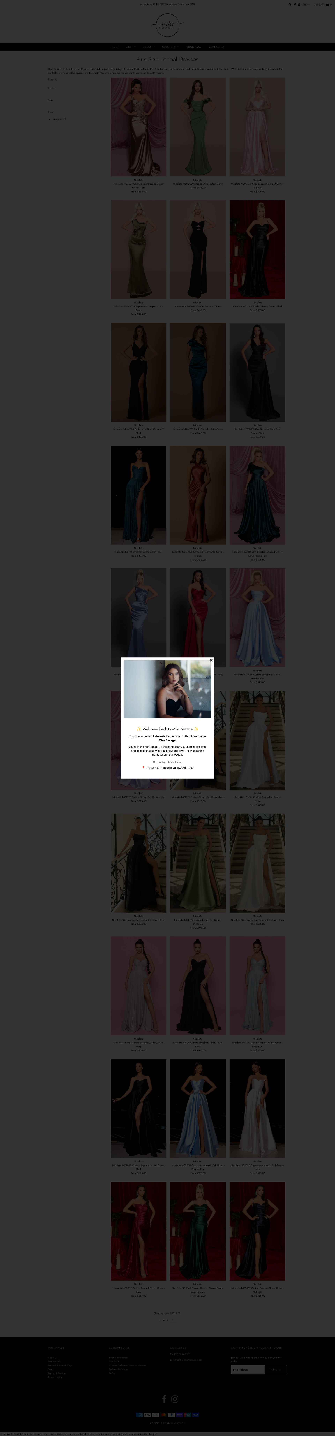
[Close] (211, 660)
